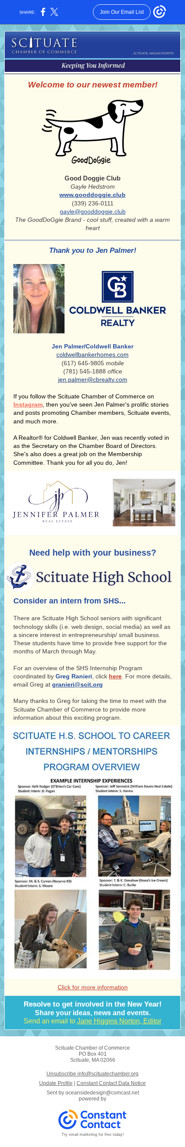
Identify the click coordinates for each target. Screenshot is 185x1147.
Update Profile (56, 1083)
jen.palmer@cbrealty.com (92, 379)
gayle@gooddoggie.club (93, 211)
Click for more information (93, 987)
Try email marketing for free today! (93, 1134)
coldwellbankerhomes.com (92, 354)
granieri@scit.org (77, 684)
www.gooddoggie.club (92, 194)
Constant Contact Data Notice (111, 1083)
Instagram (28, 404)
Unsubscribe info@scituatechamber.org (92, 1074)
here (115, 676)
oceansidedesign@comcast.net (102, 1093)
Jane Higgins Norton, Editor (119, 1021)
